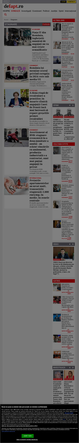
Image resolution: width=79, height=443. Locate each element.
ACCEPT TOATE (28, 436)
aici (64, 419)
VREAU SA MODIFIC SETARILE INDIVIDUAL (27, 439)
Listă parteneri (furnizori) (8, 431)
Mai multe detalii (69, 413)
